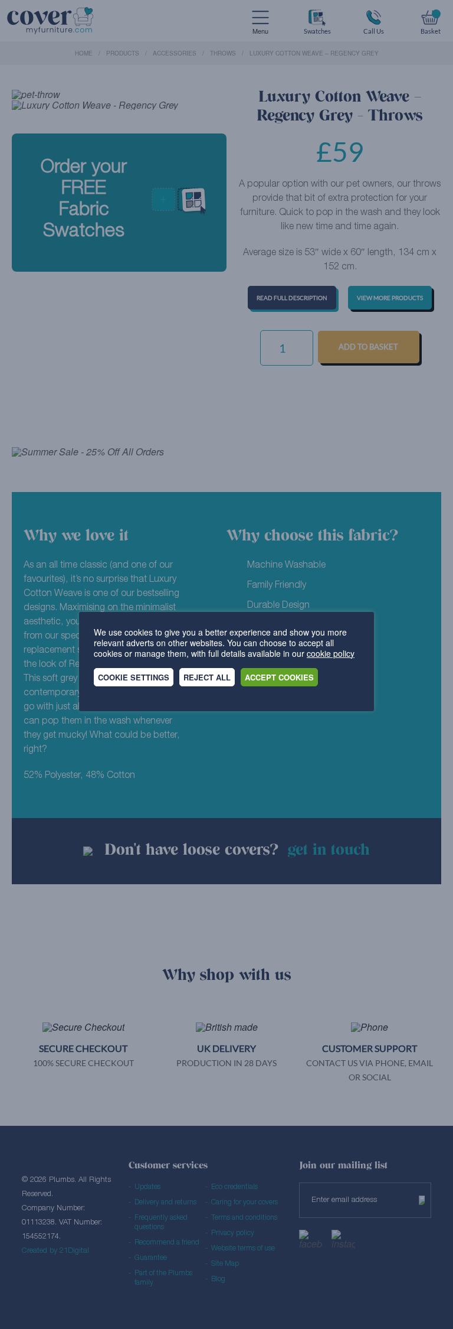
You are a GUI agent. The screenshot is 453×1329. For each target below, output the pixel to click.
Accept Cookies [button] (279, 677)
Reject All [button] (207, 677)
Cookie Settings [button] (133, 677)
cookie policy (330, 653)
